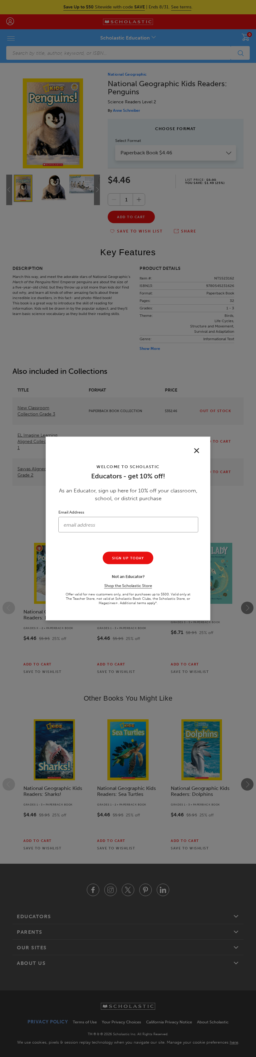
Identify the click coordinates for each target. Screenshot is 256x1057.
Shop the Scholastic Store (128, 585)
